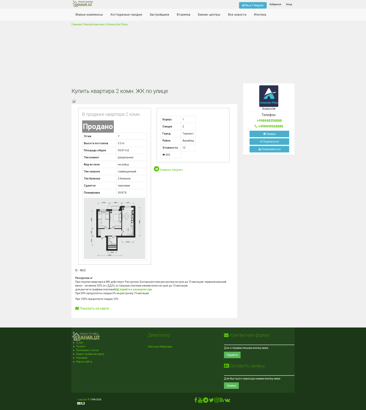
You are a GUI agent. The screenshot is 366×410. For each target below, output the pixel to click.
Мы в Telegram (254, 5)
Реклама (81, 357)
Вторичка (183, 14)
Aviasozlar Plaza (118, 24)
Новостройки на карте (90, 354)
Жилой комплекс (94, 24)
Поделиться (271, 141)
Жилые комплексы (89, 14)
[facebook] (195, 401)
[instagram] (216, 401)
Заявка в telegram (171, 169)
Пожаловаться (271, 149)
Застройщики (159, 14)
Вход (289, 4)
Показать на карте (94, 308)
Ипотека (260, 14)
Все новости (237, 14)
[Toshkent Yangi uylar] (99, 4)
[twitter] (211, 401)
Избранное (275, 4)
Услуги (80, 346)
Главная (76, 24)
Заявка (271, 133)
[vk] (227, 401)
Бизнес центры (209, 14)
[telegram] (205, 401)
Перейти (232, 354)
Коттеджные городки (126, 14)
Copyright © (83, 399)
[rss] (222, 401)
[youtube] (200, 401)
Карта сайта (84, 361)
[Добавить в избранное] (73, 101)
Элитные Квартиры (160, 346)
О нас (79, 342)
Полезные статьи (87, 350)
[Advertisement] (183, 55)
